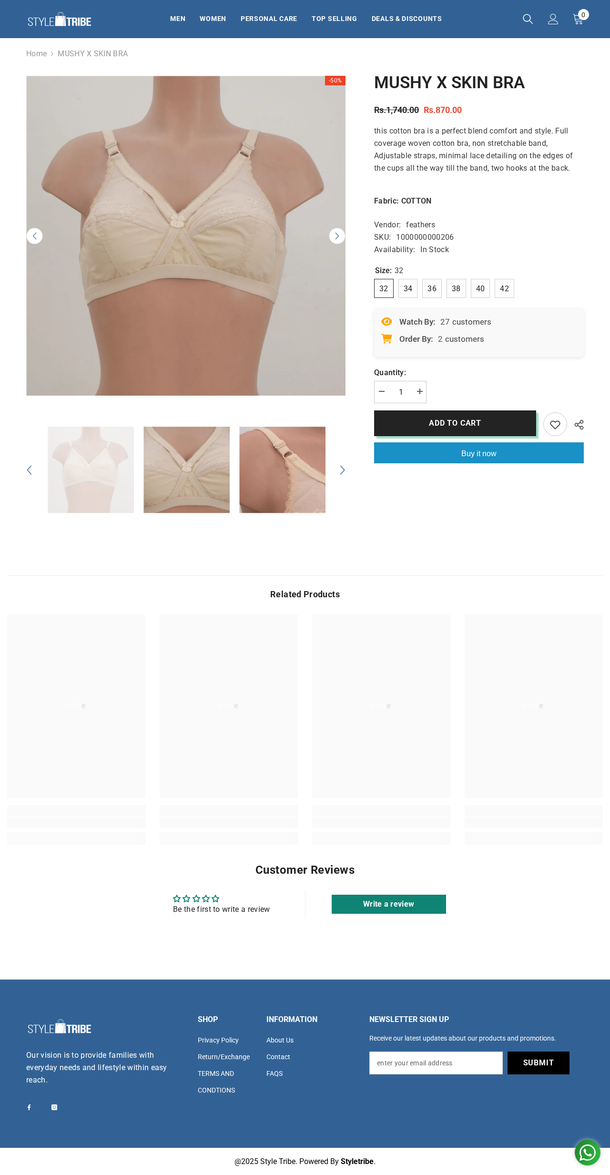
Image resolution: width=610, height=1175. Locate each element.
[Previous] (34, 235)
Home (36, 53)
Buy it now (479, 454)
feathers (420, 224)
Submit (538, 1062)
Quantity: (390, 372)
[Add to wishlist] (555, 424)
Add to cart (455, 423)
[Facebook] (29, 1107)
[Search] (528, 19)
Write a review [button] (388, 904)
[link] (76, 822)
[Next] (337, 235)
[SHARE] (575, 424)
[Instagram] (54, 1107)
